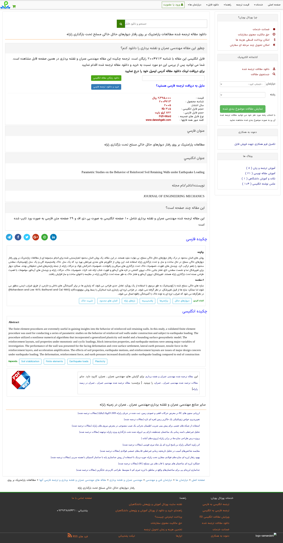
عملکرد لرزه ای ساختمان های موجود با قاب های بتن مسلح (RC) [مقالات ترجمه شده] (159, 463)
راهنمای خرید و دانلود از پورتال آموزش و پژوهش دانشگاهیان (148, 511)
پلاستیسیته (147, 301)
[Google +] (35, 237)
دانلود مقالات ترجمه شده (256, 69)
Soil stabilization (30, 361)
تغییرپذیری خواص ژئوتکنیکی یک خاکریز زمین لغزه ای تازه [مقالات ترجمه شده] (162, 419)
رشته (272, 95)
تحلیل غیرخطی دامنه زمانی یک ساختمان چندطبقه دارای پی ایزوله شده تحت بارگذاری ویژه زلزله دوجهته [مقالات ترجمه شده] (139, 432)
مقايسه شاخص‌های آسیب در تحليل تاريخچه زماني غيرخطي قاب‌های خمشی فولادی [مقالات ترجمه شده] (150, 451)
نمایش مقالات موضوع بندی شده (243, 109)
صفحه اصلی (274, 5)
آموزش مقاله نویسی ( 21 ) (260, 173)
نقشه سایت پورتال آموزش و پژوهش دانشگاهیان (155, 504)
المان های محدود (108, 301)
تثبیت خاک (87, 301)
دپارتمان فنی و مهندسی (159, 480)
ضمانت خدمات (261, 29)
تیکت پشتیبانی (126, 536)
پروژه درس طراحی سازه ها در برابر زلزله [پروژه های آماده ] (170, 438)
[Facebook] (18, 237)
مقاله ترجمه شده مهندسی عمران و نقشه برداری (169, 376)
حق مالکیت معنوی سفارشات (254, 35)
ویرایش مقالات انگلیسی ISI (214, 517)
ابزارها (179, 536)
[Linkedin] (53, 237)
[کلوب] (44, 237)
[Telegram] (9, 237)
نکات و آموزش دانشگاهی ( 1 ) (258, 179)
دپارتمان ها (195, 5)
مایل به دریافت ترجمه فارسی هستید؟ (180, 86)
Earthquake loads (78, 361)
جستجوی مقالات (260, 74)
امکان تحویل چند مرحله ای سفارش (250, 45)
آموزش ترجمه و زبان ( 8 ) (260, 168)
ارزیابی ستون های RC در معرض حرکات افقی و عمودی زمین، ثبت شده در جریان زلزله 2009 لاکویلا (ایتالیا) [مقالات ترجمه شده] (139, 413)
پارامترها (164, 301)
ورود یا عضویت (172, 5)
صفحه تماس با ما (82, 498)
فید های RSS (80, 537)
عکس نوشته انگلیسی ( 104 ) (258, 184)
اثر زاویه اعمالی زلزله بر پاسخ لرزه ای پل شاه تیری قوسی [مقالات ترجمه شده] (161, 444)
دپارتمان (272, 84)
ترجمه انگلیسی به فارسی (216, 504)
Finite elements (54, 361)
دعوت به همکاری (220, 536)
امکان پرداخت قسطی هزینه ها (253, 40)
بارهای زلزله (129, 301)
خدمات (259, 5)
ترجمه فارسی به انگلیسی (216, 511)
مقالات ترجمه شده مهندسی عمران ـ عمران (176, 383)
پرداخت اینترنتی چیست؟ (168, 517)
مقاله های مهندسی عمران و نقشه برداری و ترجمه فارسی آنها (72, 480)
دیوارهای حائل (182, 301)
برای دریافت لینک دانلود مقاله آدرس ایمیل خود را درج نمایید (165, 71)
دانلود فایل (213, 5)
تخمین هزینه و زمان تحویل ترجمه (163, 530)
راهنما (228, 5)
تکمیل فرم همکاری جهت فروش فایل (255, 144)
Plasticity (100, 361)
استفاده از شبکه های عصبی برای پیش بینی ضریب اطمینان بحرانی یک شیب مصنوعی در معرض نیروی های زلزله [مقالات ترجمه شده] (136, 426)
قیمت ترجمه (242, 5)
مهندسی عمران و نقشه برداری (126, 480)
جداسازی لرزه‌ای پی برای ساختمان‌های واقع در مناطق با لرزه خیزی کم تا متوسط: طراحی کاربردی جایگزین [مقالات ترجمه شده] (138, 470)
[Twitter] (27, 237)
